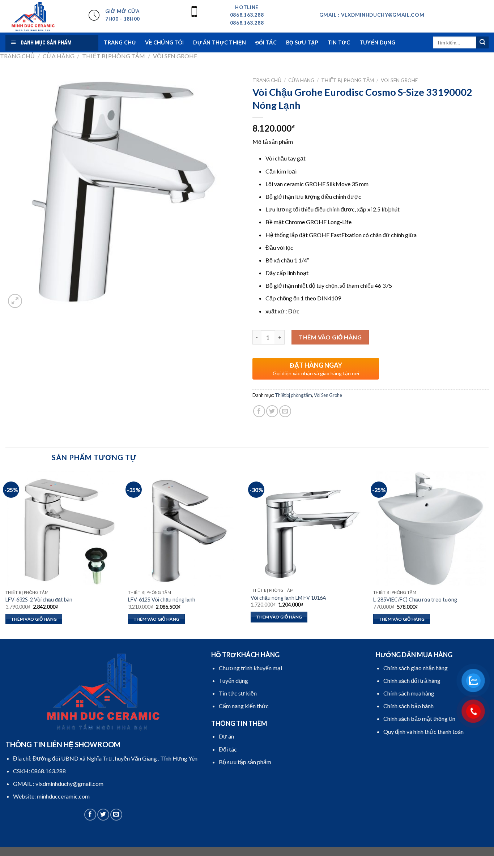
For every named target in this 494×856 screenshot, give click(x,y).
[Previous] (5, 554)
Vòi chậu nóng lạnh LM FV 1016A (288, 598)
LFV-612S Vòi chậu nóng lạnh (161, 599)
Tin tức (339, 42)
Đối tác (266, 42)
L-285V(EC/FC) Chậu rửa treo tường (415, 599)
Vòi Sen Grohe (175, 55)
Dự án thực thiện (219, 42)
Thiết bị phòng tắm (113, 55)
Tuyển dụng (377, 42)
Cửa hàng (58, 55)
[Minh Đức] (41, 16)
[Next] (488, 554)
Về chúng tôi (164, 42)
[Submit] (482, 43)
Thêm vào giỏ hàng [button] (34, 619)
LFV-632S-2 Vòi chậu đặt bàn (38, 599)
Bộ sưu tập (302, 42)
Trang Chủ (120, 42)
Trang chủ (17, 55)
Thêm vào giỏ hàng (330, 337)
